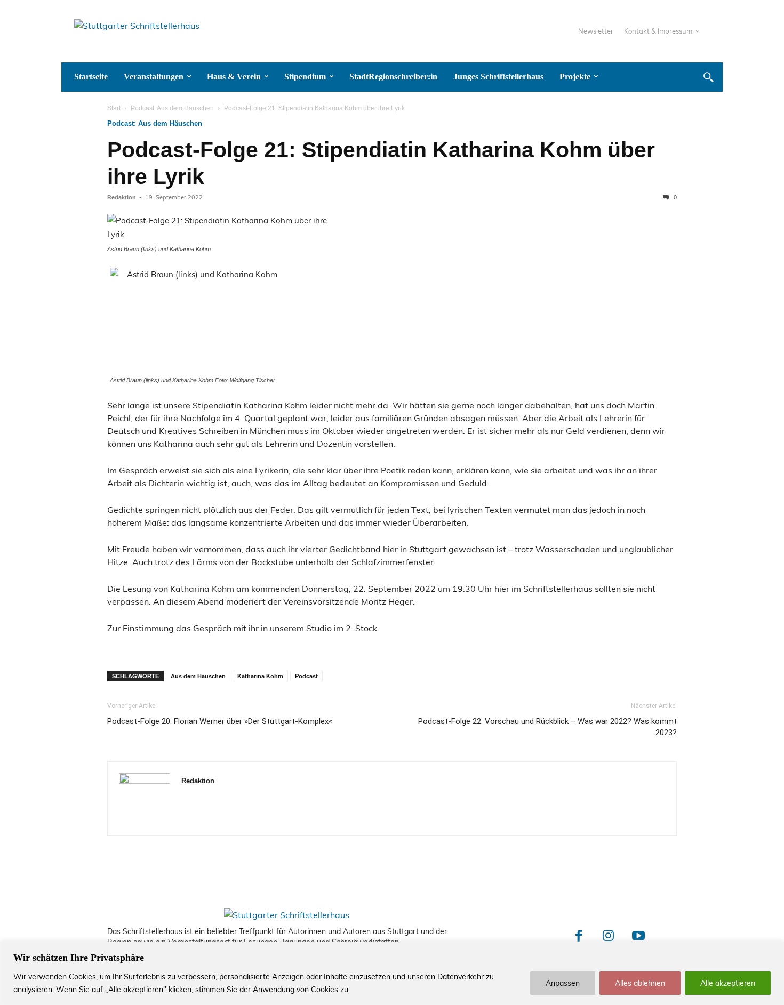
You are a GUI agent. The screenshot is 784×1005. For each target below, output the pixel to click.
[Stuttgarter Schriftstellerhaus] (286, 914)
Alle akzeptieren (727, 983)
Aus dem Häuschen (198, 676)
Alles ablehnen (640, 983)
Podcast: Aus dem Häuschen (172, 108)
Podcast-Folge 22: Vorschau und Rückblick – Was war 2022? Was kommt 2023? (547, 727)
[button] (708, 77)
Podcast (306, 676)
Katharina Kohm (260, 676)
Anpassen (563, 983)
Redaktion (121, 197)
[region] (392, 973)
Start (114, 108)
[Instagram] (608, 937)
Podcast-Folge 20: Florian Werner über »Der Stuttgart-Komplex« (219, 721)
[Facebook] (578, 937)
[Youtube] (638, 937)
